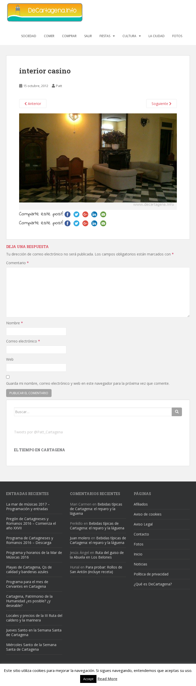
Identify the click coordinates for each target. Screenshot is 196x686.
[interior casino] (98, 161)
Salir (88, 36)
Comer (49, 36)
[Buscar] (177, 412)
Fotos (177, 36)
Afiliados (141, 504)
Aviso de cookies (148, 514)
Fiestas (105, 36)
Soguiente (160, 103)
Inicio (138, 554)
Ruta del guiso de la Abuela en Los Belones (97, 555)
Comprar (69, 36)
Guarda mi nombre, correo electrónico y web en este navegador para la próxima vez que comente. (87, 383)
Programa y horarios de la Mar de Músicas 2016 (34, 555)
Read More (107, 678)
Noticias (140, 564)
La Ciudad (157, 36)
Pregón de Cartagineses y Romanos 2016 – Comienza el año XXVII (31, 523)
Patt (59, 85)
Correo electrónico (23, 341)
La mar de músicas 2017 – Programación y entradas (28, 506)
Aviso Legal (143, 524)
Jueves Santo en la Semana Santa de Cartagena (34, 632)
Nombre (14, 322)
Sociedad (28, 36)
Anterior (34, 103)
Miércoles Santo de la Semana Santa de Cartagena (31, 647)
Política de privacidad (151, 574)
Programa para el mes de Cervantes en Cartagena (27, 584)
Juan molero (80, 537)
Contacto (141, 534)
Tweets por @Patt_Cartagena (38, 432)
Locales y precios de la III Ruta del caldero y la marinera (34, 618)
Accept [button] (88, 679)
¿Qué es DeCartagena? (153, 584)
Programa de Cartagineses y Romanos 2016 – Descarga (29, 540)
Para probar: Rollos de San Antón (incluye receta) (96, 569)
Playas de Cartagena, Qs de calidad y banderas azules (29, 569)
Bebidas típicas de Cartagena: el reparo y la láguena (96, 509)
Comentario (17, 262)
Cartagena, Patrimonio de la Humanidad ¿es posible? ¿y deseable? (29, 601)
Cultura (129, 36)
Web (10, 359)
